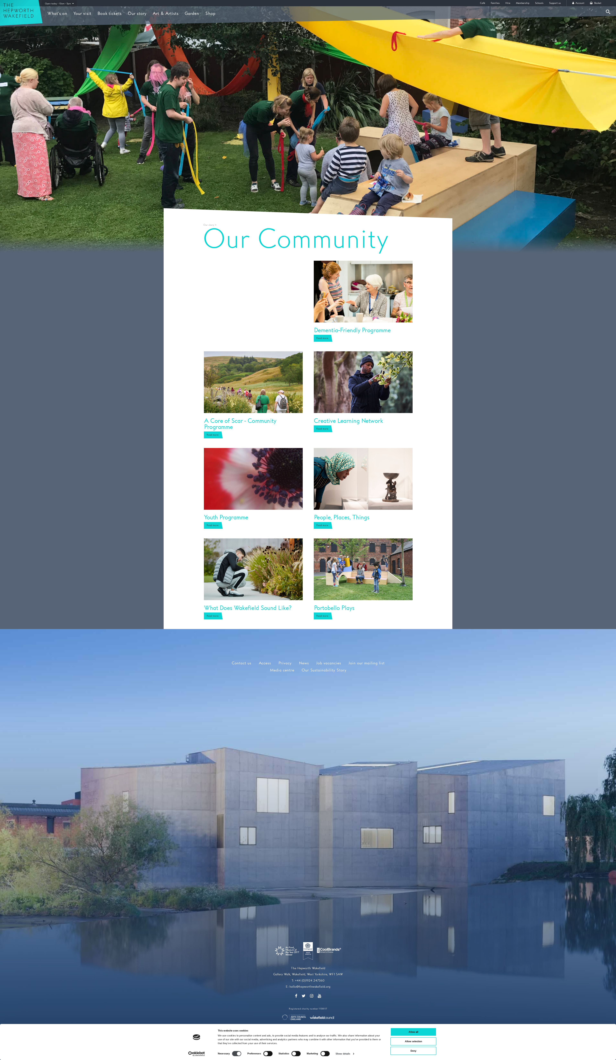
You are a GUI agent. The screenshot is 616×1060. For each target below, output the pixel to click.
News (304, 663)
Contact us (241, 663)
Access (265, 663)
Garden (192, 13)
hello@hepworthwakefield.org (309, 987)
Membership (522, 3)
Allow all (413, 1031)
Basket (597, 3)
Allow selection (413, 1041)
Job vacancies (328, 663)
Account (579, 3)
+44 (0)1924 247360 (310, 981)
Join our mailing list (366, 663)
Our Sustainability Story (324, 670)
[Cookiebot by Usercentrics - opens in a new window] (197, 1053)
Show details (343, 1053)
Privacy (284, 663)
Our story (137, 13)
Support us (555, 3)
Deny (413, 1050)
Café (482, 3)
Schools (539, 3)
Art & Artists (166, 13)
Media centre (282, 670)
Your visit (82, 13)
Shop (210, 13)
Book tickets (109, 13)
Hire (507, 3)
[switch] (268, 1053)
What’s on (57, 13)
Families (495, 3)
